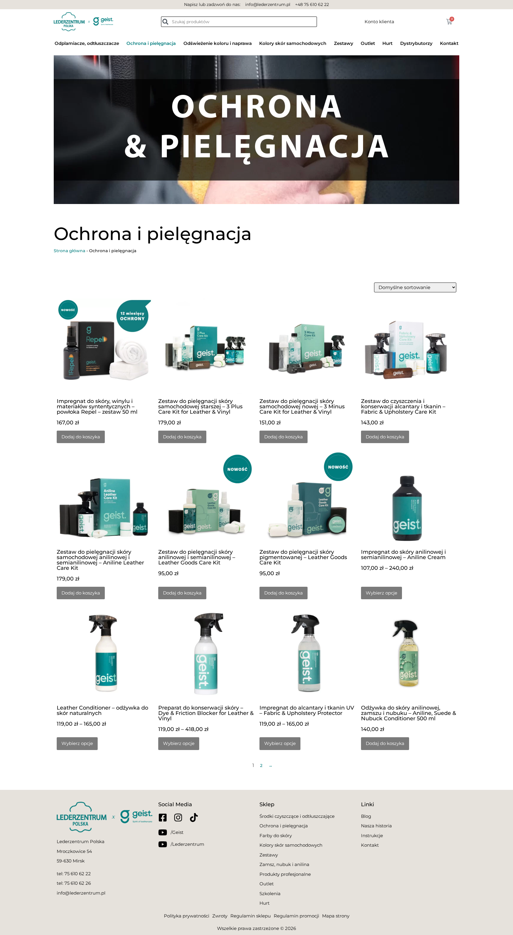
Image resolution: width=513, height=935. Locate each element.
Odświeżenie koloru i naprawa (217, 43)
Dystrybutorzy (416, 43)
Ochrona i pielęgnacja (151, 43)
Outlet (368, 43)
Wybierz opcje (381, 593)
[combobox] (239, 21)
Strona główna (69, 250)
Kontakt (449, 43)
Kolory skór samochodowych (292, 43)
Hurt (387, 43)
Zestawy (343, 43)
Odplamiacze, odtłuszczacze (87, 43)
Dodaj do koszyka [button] (80, 437)
